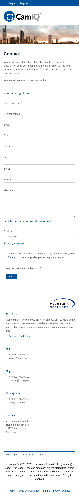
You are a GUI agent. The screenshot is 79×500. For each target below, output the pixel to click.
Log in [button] (12, 3)
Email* (7, 168)
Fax (6, 157)
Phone (7, 146)
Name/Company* (13, 103)
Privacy (11, 257)
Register (23, 3)
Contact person (12, 114)
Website (8, 179)
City (6, 135)
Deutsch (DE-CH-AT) (16, 454)
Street (7, 124)
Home (12, 490)
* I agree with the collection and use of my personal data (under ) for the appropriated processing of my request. (41, 255)
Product (8, 231)
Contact (66, 490)
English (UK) (36, 454)
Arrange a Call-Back (19, 336)
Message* (9, 190)
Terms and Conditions (29, 490)
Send (11, 276)
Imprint (46, 490)
